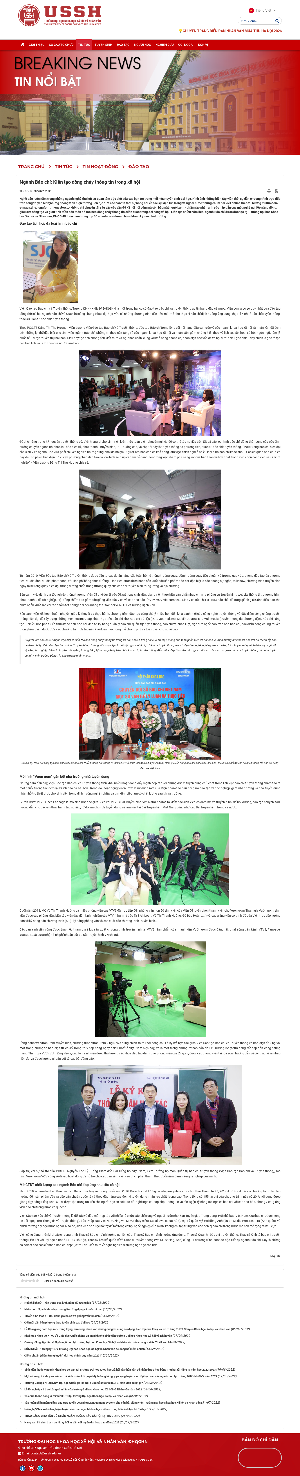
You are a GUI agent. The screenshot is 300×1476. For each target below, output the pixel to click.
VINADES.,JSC (144, 1459)
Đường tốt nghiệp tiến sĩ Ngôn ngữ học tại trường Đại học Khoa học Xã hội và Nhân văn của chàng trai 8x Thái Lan (95, 1342)
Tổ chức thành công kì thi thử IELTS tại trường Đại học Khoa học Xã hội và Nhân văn (76, 1396)
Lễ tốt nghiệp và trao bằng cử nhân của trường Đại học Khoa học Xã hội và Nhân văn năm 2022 (83, 1389)
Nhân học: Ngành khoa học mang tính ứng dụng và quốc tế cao (63, 1309)
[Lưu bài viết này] (277, 191)
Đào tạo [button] (123, 44)
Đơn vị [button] (203, 44)
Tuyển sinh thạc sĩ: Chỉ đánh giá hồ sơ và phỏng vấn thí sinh (62, 1316)
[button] (260, 10)
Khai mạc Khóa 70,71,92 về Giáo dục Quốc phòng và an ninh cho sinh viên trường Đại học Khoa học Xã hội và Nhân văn (98, 1335)
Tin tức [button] (84, 44)
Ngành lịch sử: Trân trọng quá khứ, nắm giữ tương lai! (57, 1302)
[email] (40, 1468)
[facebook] (22, 1468)
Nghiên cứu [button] (164, 44)
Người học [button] (142, 44)
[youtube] (31, 1468)
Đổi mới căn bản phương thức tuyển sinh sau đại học (57, 1322)
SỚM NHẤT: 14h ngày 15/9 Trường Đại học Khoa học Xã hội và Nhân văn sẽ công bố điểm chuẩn (84, 1349)
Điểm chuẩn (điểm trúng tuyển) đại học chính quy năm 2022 (61, 1355)
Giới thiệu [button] (36, 44)
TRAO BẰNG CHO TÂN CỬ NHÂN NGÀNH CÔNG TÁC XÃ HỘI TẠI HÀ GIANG (72, 1415)
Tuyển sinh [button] (103, 44)
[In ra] (269, 191)
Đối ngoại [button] (185, 44)
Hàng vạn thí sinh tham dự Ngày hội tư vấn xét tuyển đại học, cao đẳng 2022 (71, 1422)
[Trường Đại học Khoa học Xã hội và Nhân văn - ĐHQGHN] (29, 15)
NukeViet (114, 1459)
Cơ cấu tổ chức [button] (61, 44)
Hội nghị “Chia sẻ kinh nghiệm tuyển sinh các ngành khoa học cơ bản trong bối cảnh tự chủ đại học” (86, 1409)
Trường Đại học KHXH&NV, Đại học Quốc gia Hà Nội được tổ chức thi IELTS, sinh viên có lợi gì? (83, 1382)
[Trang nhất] (22, 44)
